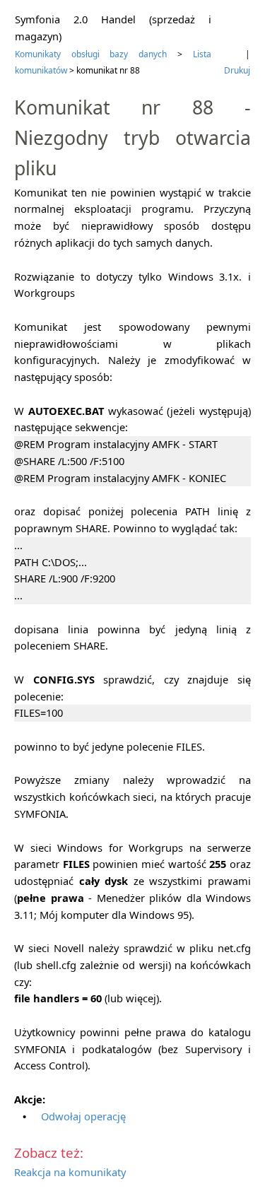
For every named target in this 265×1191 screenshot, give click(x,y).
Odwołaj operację (83, 1116)
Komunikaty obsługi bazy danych (91, 54)
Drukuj (237, 70)
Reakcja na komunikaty (70, 1172)
